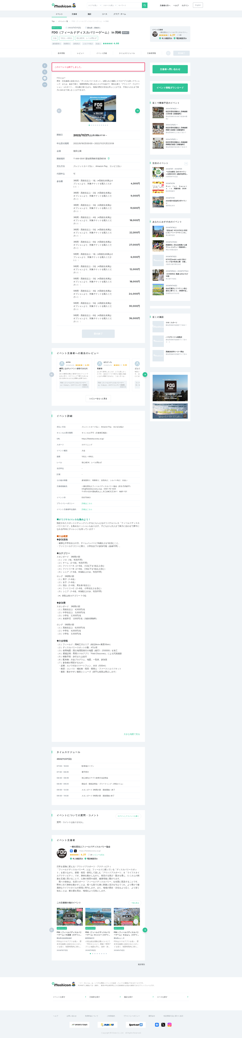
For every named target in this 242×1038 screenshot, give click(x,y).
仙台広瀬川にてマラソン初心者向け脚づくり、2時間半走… (177, 289)
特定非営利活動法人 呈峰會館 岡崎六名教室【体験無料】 (177, 129)
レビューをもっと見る (98, 398)
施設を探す (128, 997)
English (198, 5)
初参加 (99, 368)
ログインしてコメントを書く (128, 816)
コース (104, 14)
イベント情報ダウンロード (170, 87)
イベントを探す (59, 997)
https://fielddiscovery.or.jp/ (93, 439)
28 (180, 35)
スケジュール (127, 53)
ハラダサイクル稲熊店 (174, 337)
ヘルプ (176, 5)
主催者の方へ (165, 5)
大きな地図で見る (132, 734)
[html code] (44, 84)
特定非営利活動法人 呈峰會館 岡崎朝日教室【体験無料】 (177, 143)
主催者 (74, 14)
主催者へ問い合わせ (170, 69)
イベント (59, 14)
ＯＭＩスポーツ (171, 322)
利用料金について (91, 1016)
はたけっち (108, 362)
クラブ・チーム (120, 14)
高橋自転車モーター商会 (175, 352)
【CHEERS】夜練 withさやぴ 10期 (177, 275)
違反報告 (141, 964)
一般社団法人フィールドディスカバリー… (173, 32)
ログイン (185, 5)
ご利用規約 (111, 1016)
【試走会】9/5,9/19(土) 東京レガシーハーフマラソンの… (176, 231)
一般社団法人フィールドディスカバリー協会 (90, 846)
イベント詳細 (101, 53)
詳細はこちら (87, 503)
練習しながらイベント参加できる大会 (73, 369)
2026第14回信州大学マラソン (176, 202)
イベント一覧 (63, 21)
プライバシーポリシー (132, 1016)
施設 (89, 14)
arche (68, 362)
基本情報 (61, 53)
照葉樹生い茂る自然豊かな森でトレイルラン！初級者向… (176, 246)
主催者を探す (94, 997)
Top (53, 21)
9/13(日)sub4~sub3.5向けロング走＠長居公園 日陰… (176, 260)
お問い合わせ (72, 1016)
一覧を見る (135, 903)
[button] (89, 125)
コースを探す (162, 997)
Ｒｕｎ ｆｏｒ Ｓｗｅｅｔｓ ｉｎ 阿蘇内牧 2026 (176, 187)
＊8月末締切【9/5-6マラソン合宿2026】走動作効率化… (177, 173)
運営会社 (151, 1016)
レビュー (80, 53)
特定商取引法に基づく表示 (173, 1016)
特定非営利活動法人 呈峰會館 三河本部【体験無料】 (177, 112)
